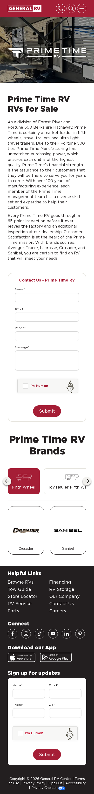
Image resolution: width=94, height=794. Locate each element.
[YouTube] (53, 633)
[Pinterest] (80, 633)
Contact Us (61, 603)
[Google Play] (55, 657)
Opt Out (55, 783)
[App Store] (21, 657)
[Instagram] (26, 633)
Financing (60, 582)
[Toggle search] (71, 8)
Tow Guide (19, 589)
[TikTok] (39, 633)
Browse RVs (21, 582)
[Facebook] (12, 633)
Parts (13, 610)
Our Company (64, 596)
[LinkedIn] (66, 633)
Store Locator (22, 596)
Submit (47, 411)
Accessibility (75, 783)
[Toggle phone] (60, 8)
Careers (57, 610)
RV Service (20, 603)
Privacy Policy (33, 783)
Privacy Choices (44, 788)
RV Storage (61, 589)
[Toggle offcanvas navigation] (81, 8)
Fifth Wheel (23, 487)
